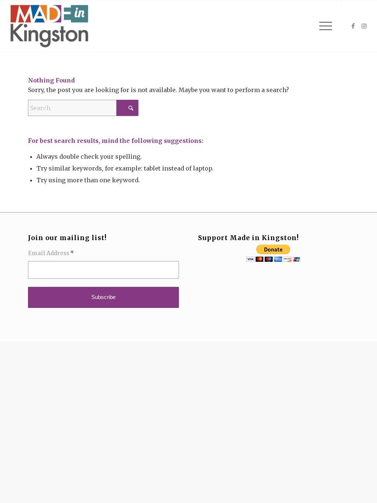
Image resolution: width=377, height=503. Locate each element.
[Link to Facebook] (353, 25)
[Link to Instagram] (364, 25)
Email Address (51, 253)
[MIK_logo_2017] (49, 26)
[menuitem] (323, 26)
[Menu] (323, 26)
